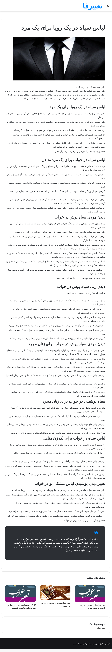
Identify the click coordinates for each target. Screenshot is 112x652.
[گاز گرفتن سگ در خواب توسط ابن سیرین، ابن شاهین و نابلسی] (20, 593)
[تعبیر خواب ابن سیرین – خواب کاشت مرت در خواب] (90, 593)
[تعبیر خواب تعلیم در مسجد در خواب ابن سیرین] (55, 592)
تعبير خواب (101, 628)
